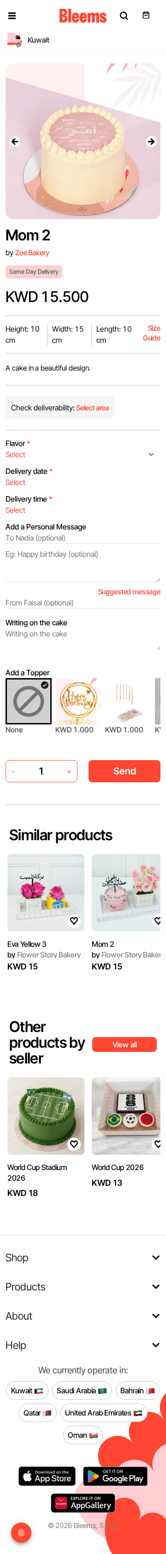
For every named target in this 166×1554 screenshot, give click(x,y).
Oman (78, 1434)
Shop (17, 1257)
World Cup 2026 (118, 1167)
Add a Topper (27, 672)
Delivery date (29, 471)
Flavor (18, 443)
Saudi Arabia (77, 1390)
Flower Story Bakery (44, 954)
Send (124, 771)
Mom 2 (103, 944)
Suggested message (129, 591)
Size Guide (151, 333)
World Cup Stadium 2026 (37, 1172)
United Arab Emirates (99, 1412)
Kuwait (22, 1390)
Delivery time (29, 498)
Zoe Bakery (32, 252)
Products (26, 1286)
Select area (92, 407)
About (19, 1315)
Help (16, 1345)
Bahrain (133, 1390)
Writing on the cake (36, 622)
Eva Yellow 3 (27, 944)
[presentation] (14, 141)
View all (125, 1044)
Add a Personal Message (46, 526)
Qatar (33, 1412)
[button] (12, 15)
